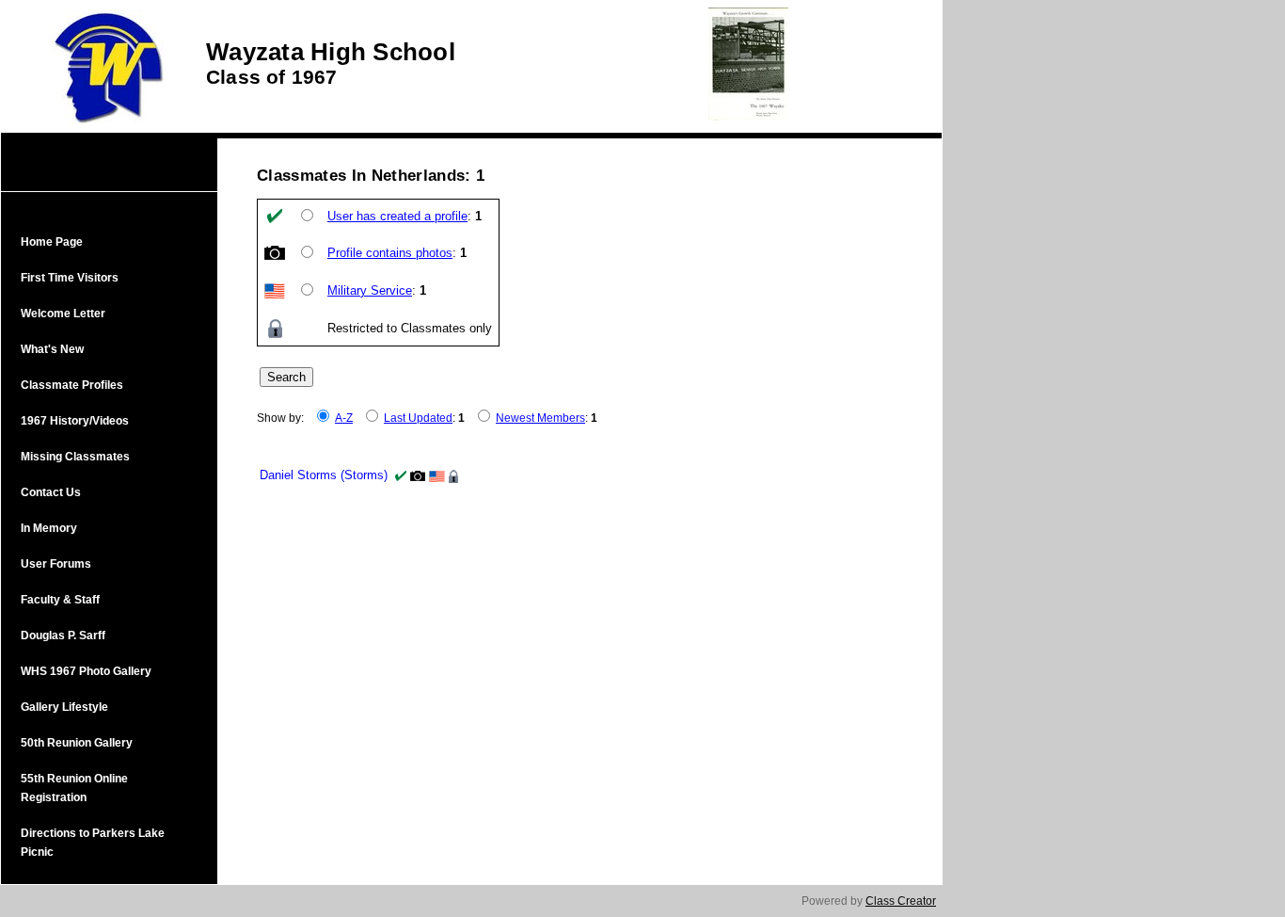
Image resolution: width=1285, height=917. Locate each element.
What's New (52, 349)
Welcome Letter (63, 313)
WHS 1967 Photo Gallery (86, 671)
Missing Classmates (75, 456)
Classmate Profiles (72, 385)
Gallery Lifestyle (64, 707)
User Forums (56, 564)
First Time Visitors (70, 277)
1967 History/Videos (75, 420)
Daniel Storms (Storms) (324, 475)
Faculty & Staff (60, 599)
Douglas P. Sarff (63, 635)
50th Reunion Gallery (77, 742)
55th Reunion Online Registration (74, 788)
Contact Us (51, 492)
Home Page (52, 242)
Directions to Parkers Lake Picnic (93, 843)
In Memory (49, 528)
